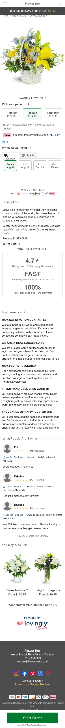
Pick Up (31, 155)
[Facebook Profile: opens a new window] (24, 673)
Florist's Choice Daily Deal (40, 486)
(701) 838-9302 (33, 658)
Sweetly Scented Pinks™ (40, 514)
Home (5, 15)
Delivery (11, 158)
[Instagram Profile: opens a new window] (16, 673)
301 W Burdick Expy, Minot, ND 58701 (32, 654)
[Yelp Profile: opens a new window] (48, 673)
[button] (57, 719)
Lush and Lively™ (36, 457)
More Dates (54, 165)
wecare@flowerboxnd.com (32, 661)
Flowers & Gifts (19, 15)
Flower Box (32, 3)
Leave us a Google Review (32, 684)
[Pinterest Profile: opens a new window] (32, 673)
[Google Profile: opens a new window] (40, 673)
